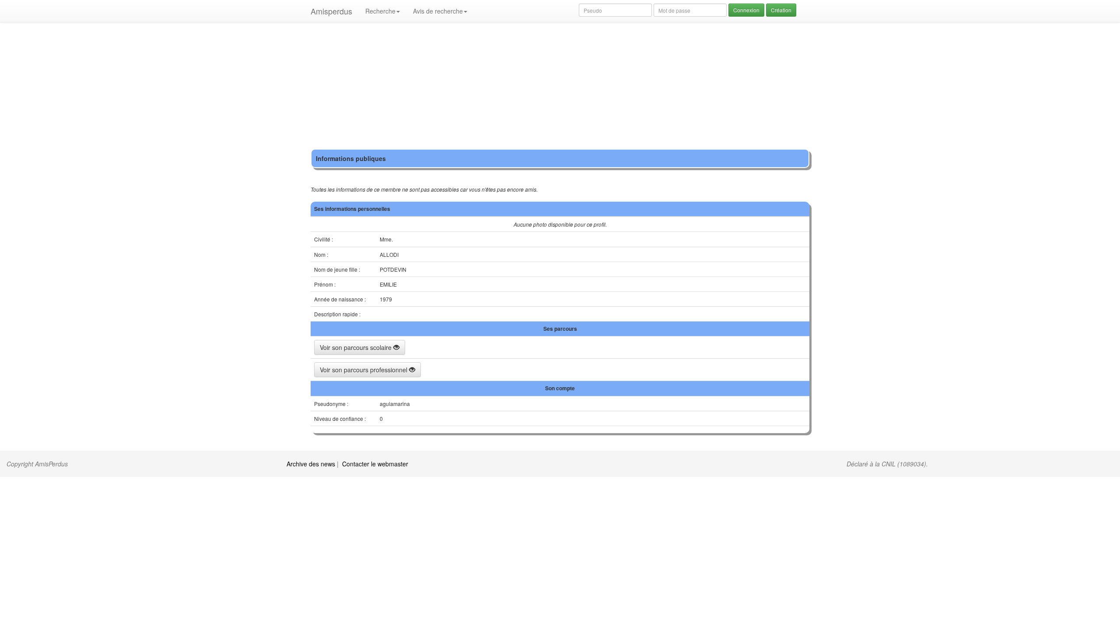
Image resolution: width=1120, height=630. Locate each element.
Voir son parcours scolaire (356, 347)
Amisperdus (331, 11)
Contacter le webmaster (375, 463)
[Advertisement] (560, 87)
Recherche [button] (380, 11)
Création (781, 10)
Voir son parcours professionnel (364, 369)
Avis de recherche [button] (438, 11)
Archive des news (311, 463)
